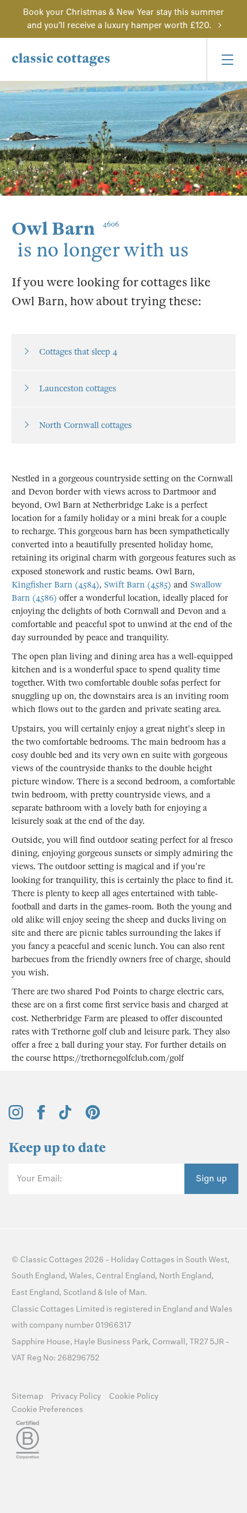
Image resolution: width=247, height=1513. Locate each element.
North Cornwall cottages (85, 425)
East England (35, 1292)
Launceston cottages (77, 388)
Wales (80, 1276)
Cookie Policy (134, 1396)
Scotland (79, 1292)
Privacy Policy (76, 1396)
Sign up (211, 1178)
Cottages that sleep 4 (78, 352)
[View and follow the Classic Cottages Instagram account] (16, 1116)
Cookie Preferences (47, 1409)
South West (206, 1260)
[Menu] (226, 59)
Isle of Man (125, 1292)
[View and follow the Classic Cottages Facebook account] (41, 1116)
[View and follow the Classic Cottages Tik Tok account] (65, 1116)
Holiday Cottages (143, 1260)
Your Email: (39, 1178)
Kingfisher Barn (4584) (55, 584)
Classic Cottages (51, 1260)
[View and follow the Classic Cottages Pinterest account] (93, 1116)
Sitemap (27, 1396)
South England (38, 1276)
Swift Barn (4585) (137, 584)
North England (185, 1276)
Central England (125, 1276)
